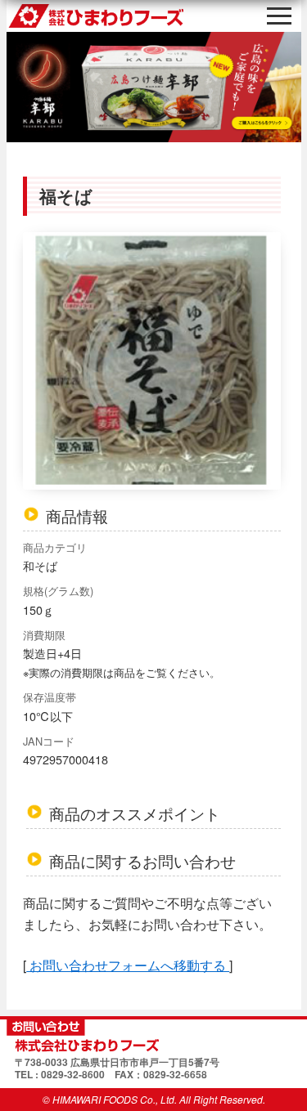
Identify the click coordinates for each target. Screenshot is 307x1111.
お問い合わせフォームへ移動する (127, 965)
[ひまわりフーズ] (154, 1035)
